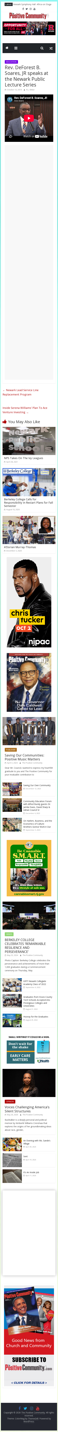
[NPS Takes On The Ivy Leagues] (29, 428)
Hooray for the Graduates (35, 1016)
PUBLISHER (10, 749)
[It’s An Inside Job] (12, 1171)
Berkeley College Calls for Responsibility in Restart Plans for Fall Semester (28, 502)
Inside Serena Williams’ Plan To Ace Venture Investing (25, 410)
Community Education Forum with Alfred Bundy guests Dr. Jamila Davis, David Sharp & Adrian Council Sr (37, 806)
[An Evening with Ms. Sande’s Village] (12, 1139)
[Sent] (12, 1155)
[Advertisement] (29, 262)
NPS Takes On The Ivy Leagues (23, 458)
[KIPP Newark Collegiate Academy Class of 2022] (12, 979)
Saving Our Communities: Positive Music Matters (24, 757)
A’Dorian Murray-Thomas (20, 547)
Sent (25, 1156)
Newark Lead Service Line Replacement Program (21, 392)
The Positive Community (32, 763)
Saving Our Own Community (37, 785)
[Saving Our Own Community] (12, 783)
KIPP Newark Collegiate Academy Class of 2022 (34, 983)
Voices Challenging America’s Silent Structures (27, 1109)
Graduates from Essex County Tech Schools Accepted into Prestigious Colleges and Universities (37, 1001)
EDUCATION (11, 62)
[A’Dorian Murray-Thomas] (29, 517)
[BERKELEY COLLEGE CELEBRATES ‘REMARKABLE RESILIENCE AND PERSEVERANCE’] (29, 903)
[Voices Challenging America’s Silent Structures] (29, 1070)
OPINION (10, 1101)
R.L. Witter (30, 89)
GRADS (9, 934)
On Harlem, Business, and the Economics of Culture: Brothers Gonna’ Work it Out (37, 823)
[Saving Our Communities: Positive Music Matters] (29, 718)
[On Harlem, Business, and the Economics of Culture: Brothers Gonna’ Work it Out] (12, 819)
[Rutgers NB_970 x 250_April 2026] (29, 23)
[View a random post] (51, 48)
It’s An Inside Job (31, 1172)
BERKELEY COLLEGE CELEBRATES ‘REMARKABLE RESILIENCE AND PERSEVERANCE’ (25, 945)
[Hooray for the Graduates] (12, 1015)
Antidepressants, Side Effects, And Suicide (33, 3)
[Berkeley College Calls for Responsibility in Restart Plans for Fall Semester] (29, 470)
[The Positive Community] (7, 48)
